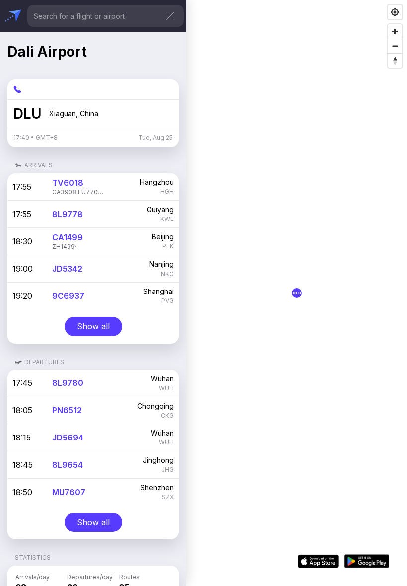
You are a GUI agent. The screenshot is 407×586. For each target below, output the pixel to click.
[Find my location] (395, 12)
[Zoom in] (395, 31)
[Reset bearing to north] (395, 60)
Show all (93, 326)
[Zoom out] (395, 46)
